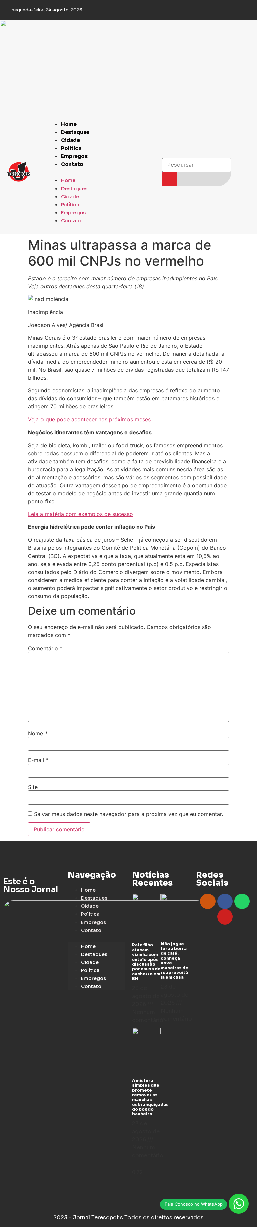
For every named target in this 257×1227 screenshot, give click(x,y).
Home (68, 124)
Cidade (70, 140)
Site (33, 787)
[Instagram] (208, 901)
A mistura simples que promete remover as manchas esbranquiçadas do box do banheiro (150, 1097)
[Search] (169, 179)
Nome (38, 733)
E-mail (38, 760)
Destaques (75, 132)
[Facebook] (225, 901)
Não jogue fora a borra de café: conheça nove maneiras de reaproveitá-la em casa (175, 960)
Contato (72, 164)
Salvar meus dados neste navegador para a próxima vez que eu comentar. (128, 814)
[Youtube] (225, 917)
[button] (101, 172)
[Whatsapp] (242, 901)
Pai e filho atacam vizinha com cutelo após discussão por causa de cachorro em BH (146, 961)
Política (71, 148)
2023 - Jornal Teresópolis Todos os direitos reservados (128, 1217)
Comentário (45, 648)
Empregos (74, 156)
